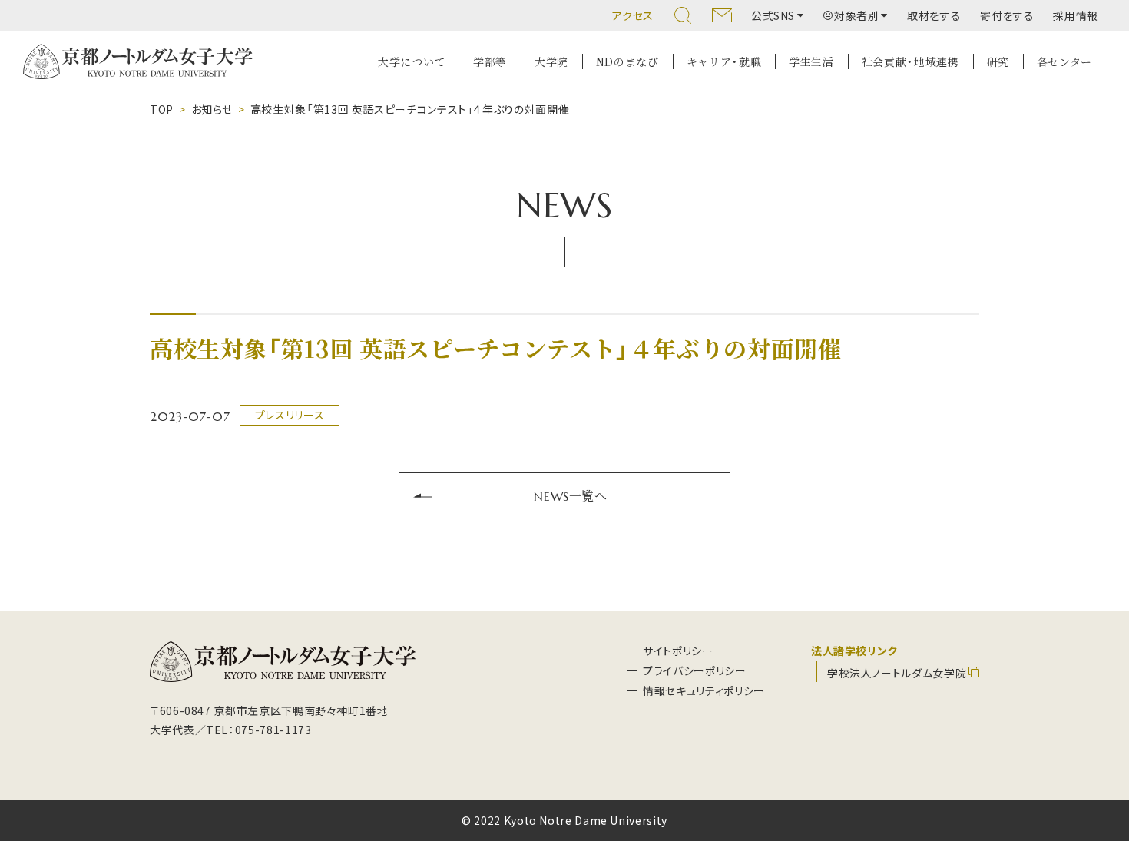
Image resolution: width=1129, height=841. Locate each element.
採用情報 (1075, 15)
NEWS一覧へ (570, 495)
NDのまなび (627, 61)
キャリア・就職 (724, 61)
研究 (998, 61)
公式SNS (773, 15)
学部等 (490, 61)
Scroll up (1099, 755)
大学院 (551, 61)
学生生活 (811, 61)
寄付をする (1007, 15)
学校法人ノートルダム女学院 (896, 672)
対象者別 (856, 15)
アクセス (633, 15)
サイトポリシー (678, 650)
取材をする (934, 15)
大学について (411, 61)
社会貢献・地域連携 (910, 61)
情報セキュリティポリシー (704, 690)
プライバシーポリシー (694, 670)
